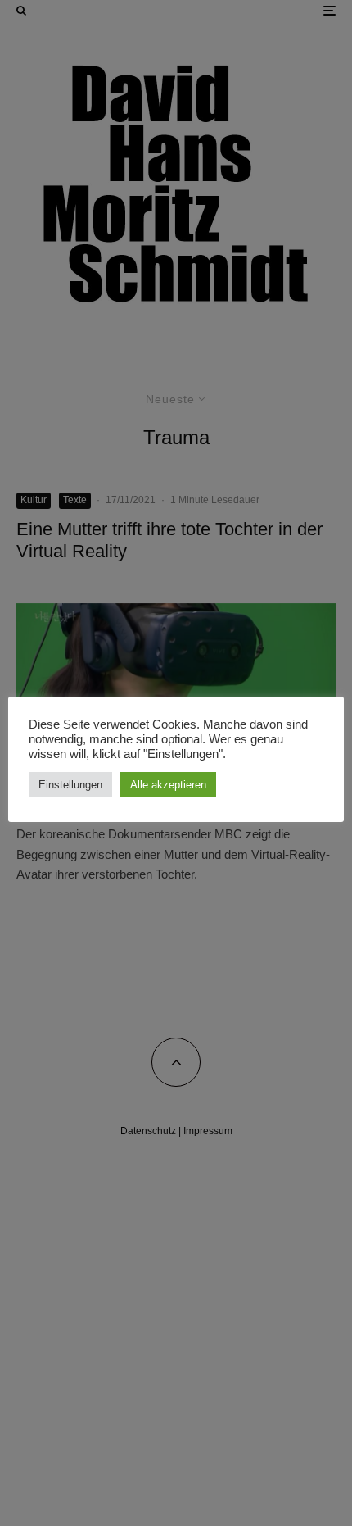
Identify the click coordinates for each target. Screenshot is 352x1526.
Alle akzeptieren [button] (168, 785)
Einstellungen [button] (70, 785)
